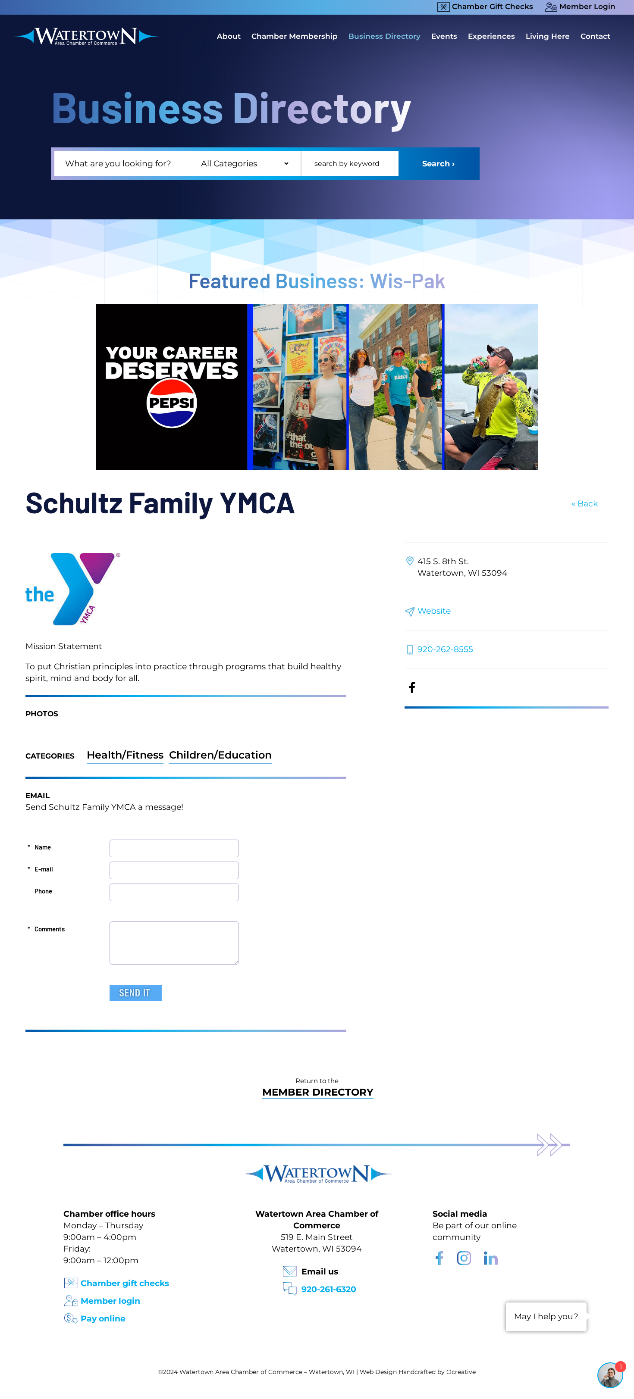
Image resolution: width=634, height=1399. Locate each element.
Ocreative (461, 1372)
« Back (584, 504)
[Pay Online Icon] (71, 1316)
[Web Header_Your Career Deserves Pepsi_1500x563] (317, 308)
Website (434, 611)
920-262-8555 (445, 649)
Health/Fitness (125, 755)
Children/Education (220, 755)
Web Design (378, 1372)
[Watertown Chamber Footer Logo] (317, 1169)
